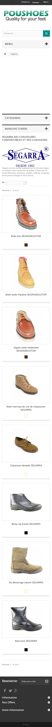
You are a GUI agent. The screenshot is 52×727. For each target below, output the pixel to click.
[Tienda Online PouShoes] (26, 15)
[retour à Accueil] (5, 54)
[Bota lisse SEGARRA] (26, 619)
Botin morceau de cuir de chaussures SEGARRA (26, 408)
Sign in (46, 2)
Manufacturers (16, 128)
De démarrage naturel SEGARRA (26, 582)
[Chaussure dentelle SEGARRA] (26, 443)
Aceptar (26, 724)
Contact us (25, 2)
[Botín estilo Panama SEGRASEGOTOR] (26, 272)
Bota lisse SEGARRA (26, 641)
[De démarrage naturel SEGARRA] (26, 560)
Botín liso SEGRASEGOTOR (26, 236)
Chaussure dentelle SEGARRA (26, 465)
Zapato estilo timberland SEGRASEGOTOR (26, 349)
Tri (3, 182)
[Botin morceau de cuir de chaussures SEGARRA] (26, 384)
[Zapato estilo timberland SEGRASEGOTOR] (26, 325)
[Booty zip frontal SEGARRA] (26, 502)
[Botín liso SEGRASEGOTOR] (26, 214)
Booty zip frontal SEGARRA (26, 524)
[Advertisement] (26, 85)
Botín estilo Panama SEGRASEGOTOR (26, 294)
